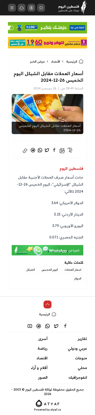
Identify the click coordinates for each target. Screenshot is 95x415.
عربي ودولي (77, 348)
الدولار (77, 278)
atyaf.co (55, 409)
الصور (43, 377)
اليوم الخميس (50, 269)
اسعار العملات (73, 269)
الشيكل (30, 269)
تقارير (82, 338)
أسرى (43, 338)
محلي (82, 367)
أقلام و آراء (39, 367)
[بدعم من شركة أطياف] (47, 403)
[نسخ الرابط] (25, 151)
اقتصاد (55, 61)
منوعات (81, 358)
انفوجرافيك (77, 377)
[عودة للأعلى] (47, 304)
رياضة (43, 348)
